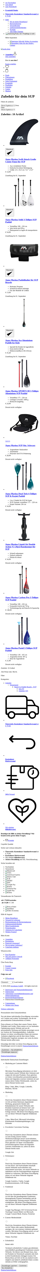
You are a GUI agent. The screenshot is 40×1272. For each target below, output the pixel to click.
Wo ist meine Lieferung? (14, 945)
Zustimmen (5, 1050)
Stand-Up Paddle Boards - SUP (25, 687)
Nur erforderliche (16, 1050)
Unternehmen (10, 1003)
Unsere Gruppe (10, 968)
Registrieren (9, 941)
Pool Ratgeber (10, 955)
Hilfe (7, 20)
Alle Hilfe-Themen (16, 31)
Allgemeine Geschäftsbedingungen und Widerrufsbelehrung (19, 995)
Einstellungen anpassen (9, 1052)
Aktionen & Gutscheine (13, 930)
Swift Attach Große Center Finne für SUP (20, 160)
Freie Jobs (8, 970)
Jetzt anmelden (10, 57)
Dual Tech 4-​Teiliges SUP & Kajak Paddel (21, 495)
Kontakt (12, 30)
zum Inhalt (9, 5)
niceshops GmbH (17, 986)
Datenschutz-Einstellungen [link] (14, 999)
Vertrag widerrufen (7, 1009)
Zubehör (8, 683)
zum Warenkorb (11, 7)
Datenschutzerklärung (30, 1046)
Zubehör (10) (23, 691)
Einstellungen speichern (9, 1266)
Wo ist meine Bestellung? (19, 22)
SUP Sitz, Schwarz (20, 445)
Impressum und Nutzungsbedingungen (18, 990)
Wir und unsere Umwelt (13, 956)
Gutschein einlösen (12, 947)
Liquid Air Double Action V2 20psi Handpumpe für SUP (20, 546)
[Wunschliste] (7, 68)
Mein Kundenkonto (12, 926)
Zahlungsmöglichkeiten (18, 28)
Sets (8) (21, 689)
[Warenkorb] (22, 71)
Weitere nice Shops (12, 1005)
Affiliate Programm (12, 958)
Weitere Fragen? (11, 932)
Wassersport (14, 685)
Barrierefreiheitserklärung (14, 998)
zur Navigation (10, 3)
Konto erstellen (10, 64)
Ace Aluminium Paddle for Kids (19, 341)
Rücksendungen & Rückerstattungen (18, 922)
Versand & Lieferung (12, 920)
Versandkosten (15, 26)
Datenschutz (9, 992)
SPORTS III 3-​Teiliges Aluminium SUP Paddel (22, 392)
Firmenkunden (10, 928)
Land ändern (18, 982)
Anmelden (9, 939)
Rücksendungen (15, 24)
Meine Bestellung (11, 918)
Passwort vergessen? (12, 943)
